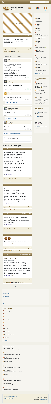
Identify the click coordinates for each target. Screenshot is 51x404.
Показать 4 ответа (11, 118)
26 (7, 279)
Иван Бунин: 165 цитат (17, 286)
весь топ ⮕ (5, 340)
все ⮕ (36, 131)
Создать (45, 7)
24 (12, 48)
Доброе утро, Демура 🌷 (40, 47)
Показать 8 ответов (11, 102)
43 (7, 247)
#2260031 (37, 116)
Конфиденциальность (8, 398)
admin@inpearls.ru (43, 399)
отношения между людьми (29, 235)
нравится (21, 235)
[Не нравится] (30, 77)
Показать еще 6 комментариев (12, 133)
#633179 (6, 213)
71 (7, 178)
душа (26, 213)
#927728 (6, 184)
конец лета (6, 296)
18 (12, 178)
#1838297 (6, 235)
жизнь (18, 35)
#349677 (6, 148)
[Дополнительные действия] (18, 49)
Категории (29, 7)
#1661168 (6, 254)
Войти (6, 2)
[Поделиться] (15, 49)
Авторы (37, 7)
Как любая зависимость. (40, 42)
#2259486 (37, 121)
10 (12, 207)
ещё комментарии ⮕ (39, 73)
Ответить (6, 77)
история (25, 254)
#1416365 (43, 118)
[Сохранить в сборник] (9, 49)
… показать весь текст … (9, 172)
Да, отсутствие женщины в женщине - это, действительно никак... (41, 93)
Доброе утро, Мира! (39, 30)
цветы (5, 303)
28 (7, 228)
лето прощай (6, 293)
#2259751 (37, 126)
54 (7, 207)
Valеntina (38, 123)
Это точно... (37, 25)
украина (29, 254)
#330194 (6, 35)
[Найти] (46, 2)
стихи (29, 148)
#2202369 (37, 112)
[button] (17, 133)
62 (7, 48)
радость (29, 35)
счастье (21, 35)
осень (4, 300)
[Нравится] (5, 49)
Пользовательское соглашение (10, 396)
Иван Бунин (9, 45)
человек (25, 35)
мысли (29, 213)
